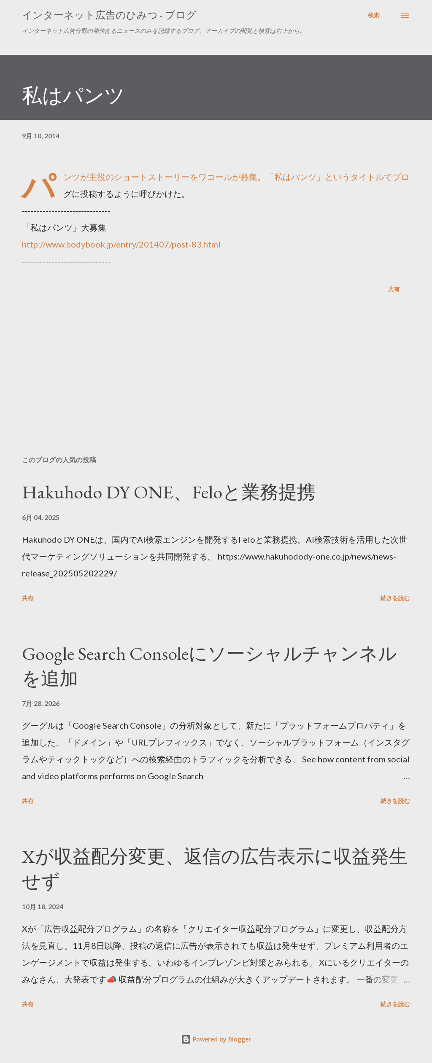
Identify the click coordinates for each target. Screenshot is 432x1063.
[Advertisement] (216, 383)
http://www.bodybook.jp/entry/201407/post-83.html (121, 244)
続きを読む (395, 597)
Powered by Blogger (221, 1039)
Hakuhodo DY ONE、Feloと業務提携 (169, 492)
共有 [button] (394, 289)
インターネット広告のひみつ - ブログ (109, 15)
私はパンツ (73, 95)
